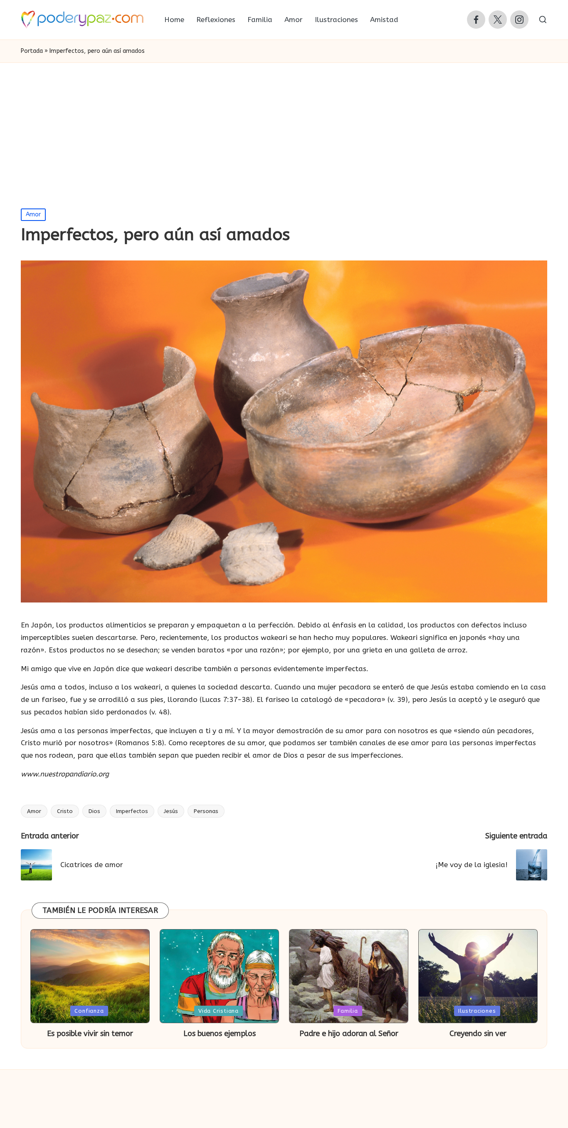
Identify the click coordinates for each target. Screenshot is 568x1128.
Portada (32, 51)
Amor (33, 214)
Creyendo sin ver (477, 1033)
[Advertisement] (284, 125)
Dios (94, 811)
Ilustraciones (477, 1011)
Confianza (89, 1011)
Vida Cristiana (218, 1011)
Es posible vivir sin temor (90, 1033)
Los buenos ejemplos (219, 1033)
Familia (348, 1011)
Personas (206, 811)
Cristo (65, 811)
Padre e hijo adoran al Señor (348, 1033)
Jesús (171, 811)
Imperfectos (132, 811)
